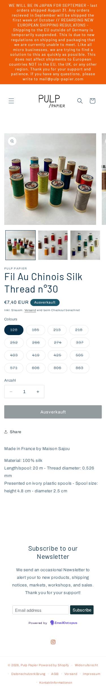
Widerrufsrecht (86, 665)
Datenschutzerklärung (28, 674)
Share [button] (15, 432)
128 (16, 331)
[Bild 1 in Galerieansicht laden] (20, 245)
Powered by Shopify (54, 665)
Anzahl (10, 380)
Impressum (91, 674)
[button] (11, 101)
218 (81, 331)
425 (60, 356)
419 (39, 356)
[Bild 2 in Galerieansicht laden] (53, 245)
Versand (30, 310)
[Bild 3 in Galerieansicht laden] (85, 245)
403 (17, 356)
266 (39, 344)
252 (17, 344)
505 (82, 356)
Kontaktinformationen (55, 682)
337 (83, 344)
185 (38, 331)
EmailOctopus (66, 623)
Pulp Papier (29, 665)
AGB (55, 674)
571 (16, 369)
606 (39, 369)
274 (61, 344)
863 (82, 369)
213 (60, 331)
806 (60, 369)
